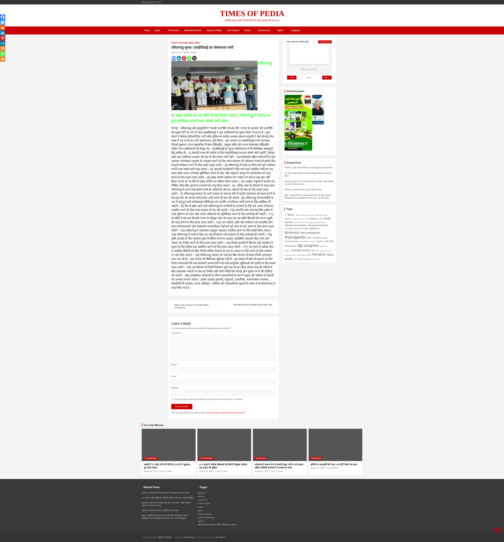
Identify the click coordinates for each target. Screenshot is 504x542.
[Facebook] (174, 58)
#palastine (314, 228)
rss (295, 259)
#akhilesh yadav (308, 215)
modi (309, 255)
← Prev (292, 77)
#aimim (298, 215)
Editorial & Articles (193, 30)
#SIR (309, 238)
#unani (313, 241)
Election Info (264, 30)
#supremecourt (291, 241)
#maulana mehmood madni (296, 228)
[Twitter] (2, 22)
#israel (288, 222)
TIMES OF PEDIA (252, 13)
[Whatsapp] (189, 58)
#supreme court (320, 238)
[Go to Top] (497, 530)
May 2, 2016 (176, 53)
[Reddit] (2, 27)
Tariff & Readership (206, 517)
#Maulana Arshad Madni (296, 225)
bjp (300, 245)
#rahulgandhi (295, 237)
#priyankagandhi (310, 232)
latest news (301, 255)
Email (174, 376)
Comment (176, 333)
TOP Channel (233, 30)
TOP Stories (173, 30)
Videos (201, 521)
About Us (202, 493)
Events (248, 30)
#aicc (291, 214)
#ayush (288, 219)
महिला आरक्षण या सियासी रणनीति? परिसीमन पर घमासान (217, 525)
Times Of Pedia (165, 471)
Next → (327, 77)
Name (174, 365)
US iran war (316, 259)
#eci (307, 219)
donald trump (301, 250)
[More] (2, 59)
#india (327, 218)
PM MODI (319, 254)
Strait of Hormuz (304, 259)
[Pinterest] (184, 58)
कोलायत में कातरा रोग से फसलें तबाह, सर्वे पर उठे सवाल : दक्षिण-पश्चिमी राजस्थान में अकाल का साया (279, 466)
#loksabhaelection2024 (317, 222)
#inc (321, 219)
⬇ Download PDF (324, 42)
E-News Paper (204, 503)
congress (311, 245)
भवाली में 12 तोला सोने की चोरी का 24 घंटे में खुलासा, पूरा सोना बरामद (309, 168)
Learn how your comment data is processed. (225, 412)
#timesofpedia (304, 241)
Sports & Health (214, 30)
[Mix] (2, 48)
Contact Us (203, 500)
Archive (201, 496)
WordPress (221, 537)
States (280, 30)
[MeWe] (2, 43)
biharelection (290, 246)
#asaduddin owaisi (321, 215)
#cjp (303, 219)
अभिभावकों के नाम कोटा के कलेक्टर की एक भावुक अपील (252, 305)
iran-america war (322, 251)
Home (147, 30)
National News (186, 43)
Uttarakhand (151, 458)
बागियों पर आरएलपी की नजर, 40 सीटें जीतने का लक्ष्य (303, 190)
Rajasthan (261, 458)
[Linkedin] (179, 58)
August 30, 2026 (150, 471)
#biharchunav (296, 219)
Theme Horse (189, 537)
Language (295, 30)
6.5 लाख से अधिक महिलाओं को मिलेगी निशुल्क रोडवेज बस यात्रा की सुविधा (167, 498)
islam (294, 255)
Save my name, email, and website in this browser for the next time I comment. (209, 399)
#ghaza (314, 218)
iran (312, 250)
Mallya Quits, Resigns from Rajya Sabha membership (192, 306)
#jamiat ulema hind (300, 222)
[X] (194, 58)
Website (174, 388)
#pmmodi (292, 232)
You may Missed (153, 425)
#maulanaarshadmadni (318, 225)
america (319, 241)
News (157, 30)
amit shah (329, 241)
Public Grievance (205, 514)
